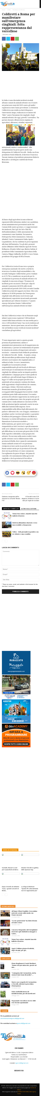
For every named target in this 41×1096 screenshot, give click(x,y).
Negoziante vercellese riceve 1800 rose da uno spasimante (24, 1001)
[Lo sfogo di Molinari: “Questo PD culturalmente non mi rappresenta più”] (30, 879)
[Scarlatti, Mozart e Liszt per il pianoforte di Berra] (11, 860)
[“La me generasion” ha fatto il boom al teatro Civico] (5, 923)
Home (3, 10)
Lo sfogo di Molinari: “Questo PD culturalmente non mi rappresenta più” (29, 888)
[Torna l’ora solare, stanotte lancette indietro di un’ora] (6, 516)
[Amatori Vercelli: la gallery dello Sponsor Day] (30, 860)
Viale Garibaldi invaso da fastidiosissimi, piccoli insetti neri (23, 992)
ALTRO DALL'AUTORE (28, 509)
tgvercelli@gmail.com (23, 1023)
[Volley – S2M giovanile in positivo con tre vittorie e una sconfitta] (6, 534)
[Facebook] (4, 39)
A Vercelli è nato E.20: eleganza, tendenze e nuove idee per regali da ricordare (30, 498)
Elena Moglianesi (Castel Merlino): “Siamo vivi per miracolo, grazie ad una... (24, 965)
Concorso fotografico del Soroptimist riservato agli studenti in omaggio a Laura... (24, 931)
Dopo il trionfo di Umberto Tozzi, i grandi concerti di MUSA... (10, 888)
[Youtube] (24, 1076)
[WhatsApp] (17, 39)
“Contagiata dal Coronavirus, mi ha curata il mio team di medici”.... (24, 974)
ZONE (8, 10)
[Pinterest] (12, 39)
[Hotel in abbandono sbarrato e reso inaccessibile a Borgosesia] (6, 525)
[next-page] (6, 541)
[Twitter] (8, 39)
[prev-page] (3, 541)
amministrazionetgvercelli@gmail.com (12, 1018)
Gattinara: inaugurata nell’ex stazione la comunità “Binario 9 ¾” (11, 498)
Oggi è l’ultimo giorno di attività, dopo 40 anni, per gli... (23, 949)
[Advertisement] (20, 85)
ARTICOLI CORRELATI (11, 509)
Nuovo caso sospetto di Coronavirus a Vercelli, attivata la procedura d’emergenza (24, 984)
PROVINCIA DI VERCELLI (19, 10)
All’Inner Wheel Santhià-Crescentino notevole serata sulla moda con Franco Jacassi (24, 913)
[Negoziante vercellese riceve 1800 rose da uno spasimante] (5, 1003)
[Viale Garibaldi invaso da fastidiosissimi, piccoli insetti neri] (3, 994)
